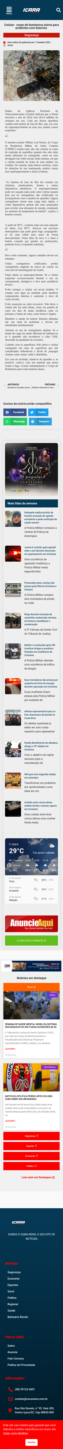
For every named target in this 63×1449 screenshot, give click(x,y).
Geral (11, 1291)
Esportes (13, 1285)
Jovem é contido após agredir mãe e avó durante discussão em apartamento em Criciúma (40, 550)
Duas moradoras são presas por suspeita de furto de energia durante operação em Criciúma (41, 683)
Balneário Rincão (18, 1317)
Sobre (11, 1345)
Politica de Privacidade (21, 1365)
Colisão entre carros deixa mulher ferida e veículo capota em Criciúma (40, 805)
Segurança (31, 35)
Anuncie (12, 1352)
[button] (58, 10)
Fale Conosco (16, 1358)
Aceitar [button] (31, 1442)
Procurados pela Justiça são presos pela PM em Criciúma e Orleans (40, 586)
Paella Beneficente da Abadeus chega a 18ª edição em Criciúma (41, 746)
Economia (13, 1278)
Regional (13, 1304)
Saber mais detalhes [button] (15, 1433)
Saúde (11, 1310)
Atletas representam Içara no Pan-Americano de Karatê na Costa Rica (39, 714)
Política (12, 1297)
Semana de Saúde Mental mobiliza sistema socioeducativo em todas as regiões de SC (31, 1025)
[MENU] (9, 9)
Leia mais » (10, 1049)
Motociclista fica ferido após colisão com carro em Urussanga (29, 1097)
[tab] (31, 987)
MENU (9, 13)
